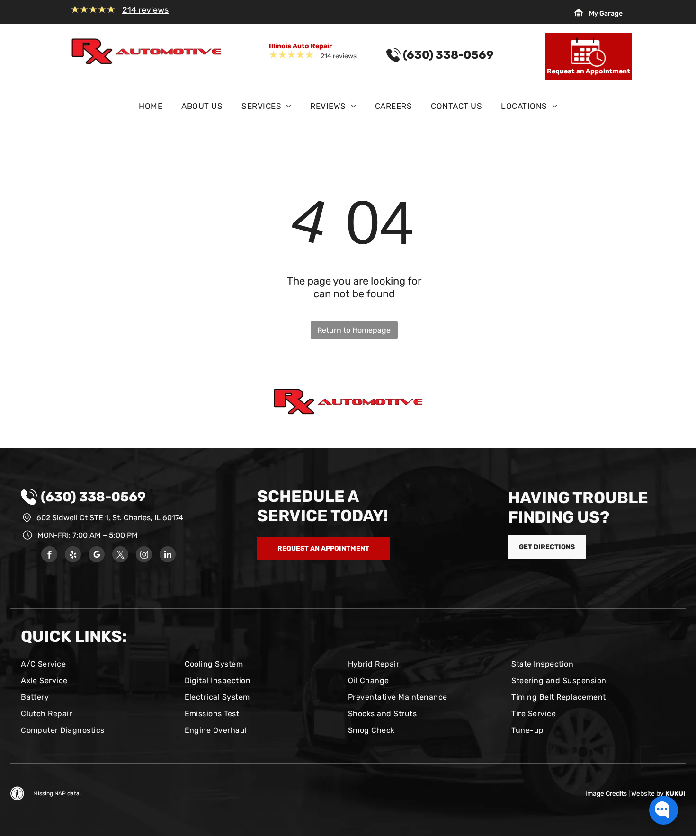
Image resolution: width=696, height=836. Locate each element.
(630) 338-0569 (93, 497)
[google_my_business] (97, 555)
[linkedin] (168, 555)
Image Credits (606, 794)
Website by (647, 794)
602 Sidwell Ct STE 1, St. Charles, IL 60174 (109, 517)
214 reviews (145, 10)
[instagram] (144, 555)
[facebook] (49, 555)
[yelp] (73, 555)
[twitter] (120, 555)
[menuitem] (150, 108)
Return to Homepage (354, 330)
